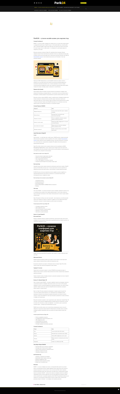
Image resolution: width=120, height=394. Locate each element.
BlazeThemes (63, 390)
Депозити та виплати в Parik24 (40, 10)
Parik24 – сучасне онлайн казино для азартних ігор (45, 7)
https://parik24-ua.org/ (38, 56)
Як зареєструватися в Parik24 (65, 10)
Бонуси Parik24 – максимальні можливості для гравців (68, 7)
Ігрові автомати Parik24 (53, 10)
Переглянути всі (83, 384)
